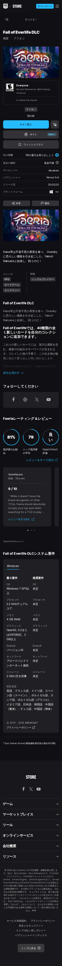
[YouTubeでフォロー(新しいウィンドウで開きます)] (48, 400)
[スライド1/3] (27, 530)
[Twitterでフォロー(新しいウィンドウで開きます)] (36, 400)
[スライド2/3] (31, 530)
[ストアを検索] (7, 19)
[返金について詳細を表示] (57, 163)
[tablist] (31, 566)
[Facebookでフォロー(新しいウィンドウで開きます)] (13, 400)
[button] (31, 373)
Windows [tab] (13, 566)
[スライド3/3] (34, 530)
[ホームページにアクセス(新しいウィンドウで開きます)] (25, 400)
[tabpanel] (31, 624)
